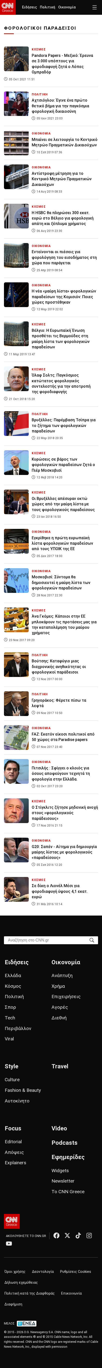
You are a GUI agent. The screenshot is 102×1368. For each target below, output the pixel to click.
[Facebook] (56, 1235)
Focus (13, 1128)
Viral (9, 1039)
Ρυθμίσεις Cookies (75, 1272)
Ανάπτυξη (62, 975)
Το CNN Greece (67, 1191)
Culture (12, 1079)
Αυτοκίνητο (17, 1101)
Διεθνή (59, 1018)
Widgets (60, 1170)
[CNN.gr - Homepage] (8, 7)
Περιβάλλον (18, 1028)
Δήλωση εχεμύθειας (21, 1282)
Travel (59, 1066)
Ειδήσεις (29, 7)
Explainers (15, 1163)
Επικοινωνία (71, 1293)
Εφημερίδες (68, 1157)
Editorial (13, 1141)
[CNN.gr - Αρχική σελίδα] (12, 1221)
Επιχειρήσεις (66, 996)
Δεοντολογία (43, 1272)
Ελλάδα (13, 975)
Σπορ (10, 1007)
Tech (10, 1018)
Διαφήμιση (13, 1304)
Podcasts (64, 1142)
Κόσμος (13, 986)
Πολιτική (47, 7)
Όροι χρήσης (15, 1272)
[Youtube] (9, 1243)
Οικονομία (67, 7)
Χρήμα (58, 986)
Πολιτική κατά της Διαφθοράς (29, 1293)
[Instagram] (89, 1235)
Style (11, 1066)
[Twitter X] (67, 1235)
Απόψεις (14, 1152)
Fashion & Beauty (23, 1090)
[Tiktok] (78, 1235)
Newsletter (63, 1181)
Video (59, 1128)
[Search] (91, 939)
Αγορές (59, 1007)
